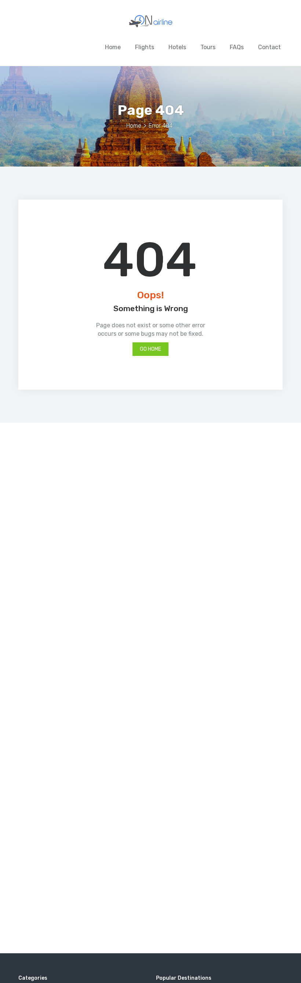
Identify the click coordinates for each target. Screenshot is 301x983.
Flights (144, 47)
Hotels (177, 47)
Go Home (150, 349)
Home (113, 47)
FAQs (237, 47)
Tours (207, 47)
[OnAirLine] (150, 22)
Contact (269, 47)
